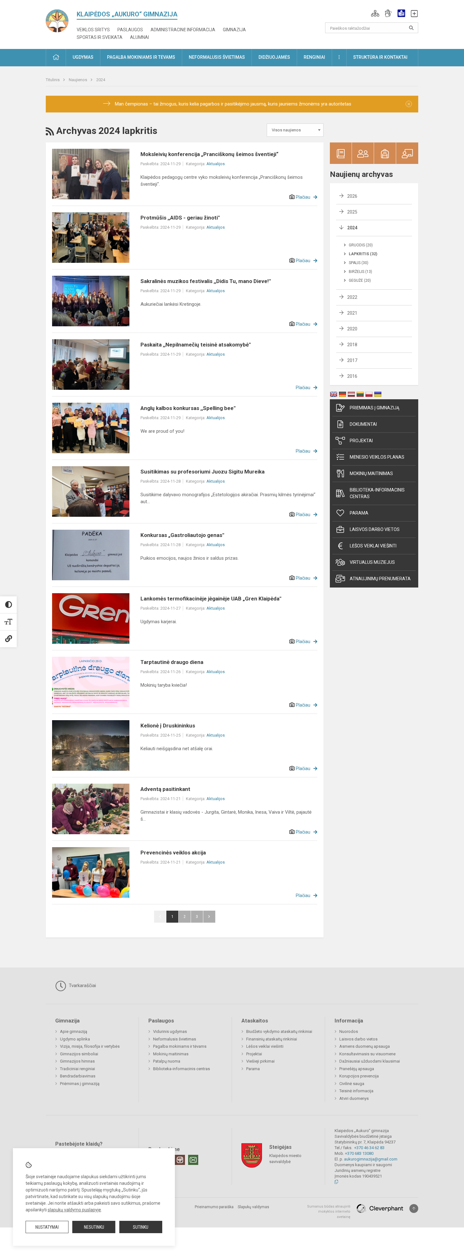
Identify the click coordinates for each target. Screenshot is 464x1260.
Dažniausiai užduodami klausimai (369, 1061)
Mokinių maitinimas (371, 473)
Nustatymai (47, 1227)
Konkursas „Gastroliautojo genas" (182, 535)
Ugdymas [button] (83, 57)
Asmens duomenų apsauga (364, 1046)
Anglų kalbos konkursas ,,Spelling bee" (187, 408)
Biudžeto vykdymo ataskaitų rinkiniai (279, 1031)
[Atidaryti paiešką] (411, 28)
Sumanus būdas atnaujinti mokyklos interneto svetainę (328, 1211)
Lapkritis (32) (363, 254)
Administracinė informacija (183, 29)
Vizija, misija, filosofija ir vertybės (90, 1046)
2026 (352, 196)
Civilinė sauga (351, 1083)
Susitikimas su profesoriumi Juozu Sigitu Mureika (202, 471)
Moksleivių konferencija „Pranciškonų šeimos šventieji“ (209, 154)
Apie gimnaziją (73, 1031)
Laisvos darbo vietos (375, 529)
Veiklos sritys (93, 29)
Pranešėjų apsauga (356, 1068)
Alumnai (139, 37)
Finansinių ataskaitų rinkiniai (271, 1039)
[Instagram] (180, 1160)
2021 (352, 313)
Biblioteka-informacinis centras (377, 493)
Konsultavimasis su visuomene (367, 1054)
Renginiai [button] (314, 57)
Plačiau (303, 197)
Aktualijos (215, 163)
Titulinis (53, 79)
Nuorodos (348, 1031)
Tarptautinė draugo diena (171, 662)
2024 (100, 79)
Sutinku (140, 1227)
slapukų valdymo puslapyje (74, 1209)
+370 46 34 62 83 (369, 1147)
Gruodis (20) (361, 245)
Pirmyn (209, 917)
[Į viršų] (413, 1208)
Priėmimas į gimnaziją (374, 407)
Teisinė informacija (356, 1090)
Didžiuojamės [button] (274, 57)
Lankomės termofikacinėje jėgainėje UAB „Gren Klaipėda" (210, 598)
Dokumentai (363, 424)
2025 (352, 211)
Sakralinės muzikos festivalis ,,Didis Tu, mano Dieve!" (205, 281)
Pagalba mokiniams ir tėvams (179, 1046)
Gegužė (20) (360, 280)
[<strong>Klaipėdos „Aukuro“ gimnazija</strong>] (61, 19)
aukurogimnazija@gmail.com (370, 1159)
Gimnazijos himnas (77, 1061)
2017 (352, 360)
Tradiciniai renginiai (77, 1068)
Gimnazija (234, 29)
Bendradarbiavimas (77, 1076)
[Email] (193, 1160)
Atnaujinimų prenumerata (380, 578)
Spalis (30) (358, 263)
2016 (352, 376)
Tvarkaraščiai (82, 985)
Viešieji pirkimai (260, 1061)
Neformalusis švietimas (174, 1039)
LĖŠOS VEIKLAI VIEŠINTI (373, 545)
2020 (352, 328)
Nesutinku (94, 1227)
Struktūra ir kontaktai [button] (380, 57)
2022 (352, 297)
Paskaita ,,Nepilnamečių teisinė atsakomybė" (195, 344)
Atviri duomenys (354, 1098)
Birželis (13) (360, 271)
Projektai (361, 440)
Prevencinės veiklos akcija (173, 852)
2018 (352, 344)
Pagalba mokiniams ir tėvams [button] (141, 57)
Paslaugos (130, 29)
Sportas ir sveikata (99, 37)
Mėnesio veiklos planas (377, 457)
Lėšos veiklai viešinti (264, 1046)
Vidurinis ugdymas (170, 1031)
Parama (359, 512)
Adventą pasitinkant (165, 789)
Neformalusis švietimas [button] (217, 57)
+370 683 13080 (359, 1153)
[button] (375, 13)
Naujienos (78, 79)
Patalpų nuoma (166, 1061)
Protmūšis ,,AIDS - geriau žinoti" (180, 217)
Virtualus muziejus (372, 562)
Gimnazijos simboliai (79, 1054)
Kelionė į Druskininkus (167, 725)
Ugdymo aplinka (75, 1039)
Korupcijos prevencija (359, 1076)
